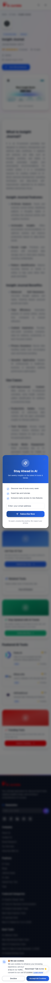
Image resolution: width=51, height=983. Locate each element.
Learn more (38, 972)
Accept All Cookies (37, 978)
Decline (13, 978)
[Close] (44, 459)
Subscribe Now (27, 514)
